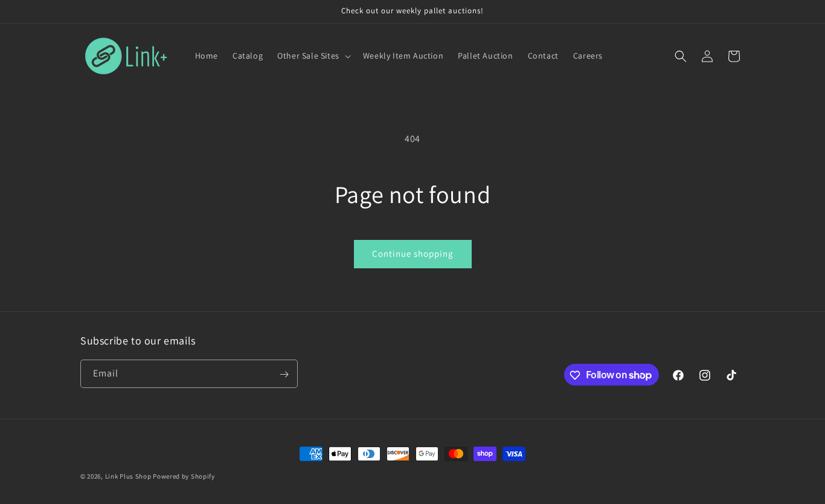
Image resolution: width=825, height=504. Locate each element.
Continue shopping (413, 253)
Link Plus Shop (128, 476)
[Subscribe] (284, 374)
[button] (313, 55)
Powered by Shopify (184, 476)
